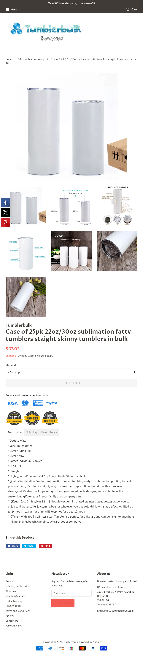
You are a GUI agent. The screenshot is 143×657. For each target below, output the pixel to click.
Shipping (11, 355)
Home (9, 59)
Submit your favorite (17, 586)
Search (9, 581)
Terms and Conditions (18, 611)
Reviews (10, 615)
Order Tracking (14, 601)
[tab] (15, 432)
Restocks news (14, 625)
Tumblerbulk (70, 642)
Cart (134, 9)
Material (11, 365)
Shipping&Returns (16, 596)
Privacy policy (13, 605)
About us (11, 591)
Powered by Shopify (90, 642)
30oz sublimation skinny (31, 59)
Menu (13, 9)
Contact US (12, 620)
